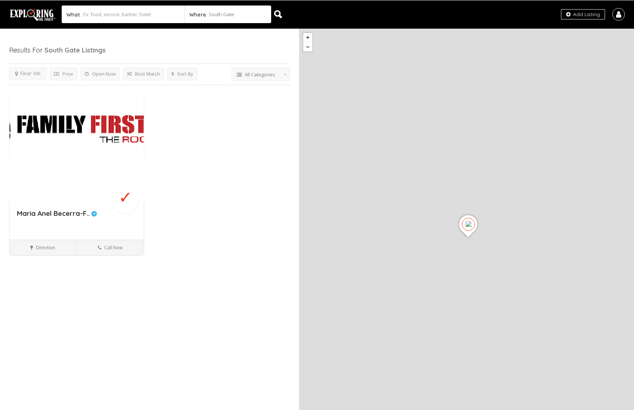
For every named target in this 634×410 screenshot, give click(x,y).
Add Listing (586, 14)
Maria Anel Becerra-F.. (54, 213)
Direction (45, 247)
